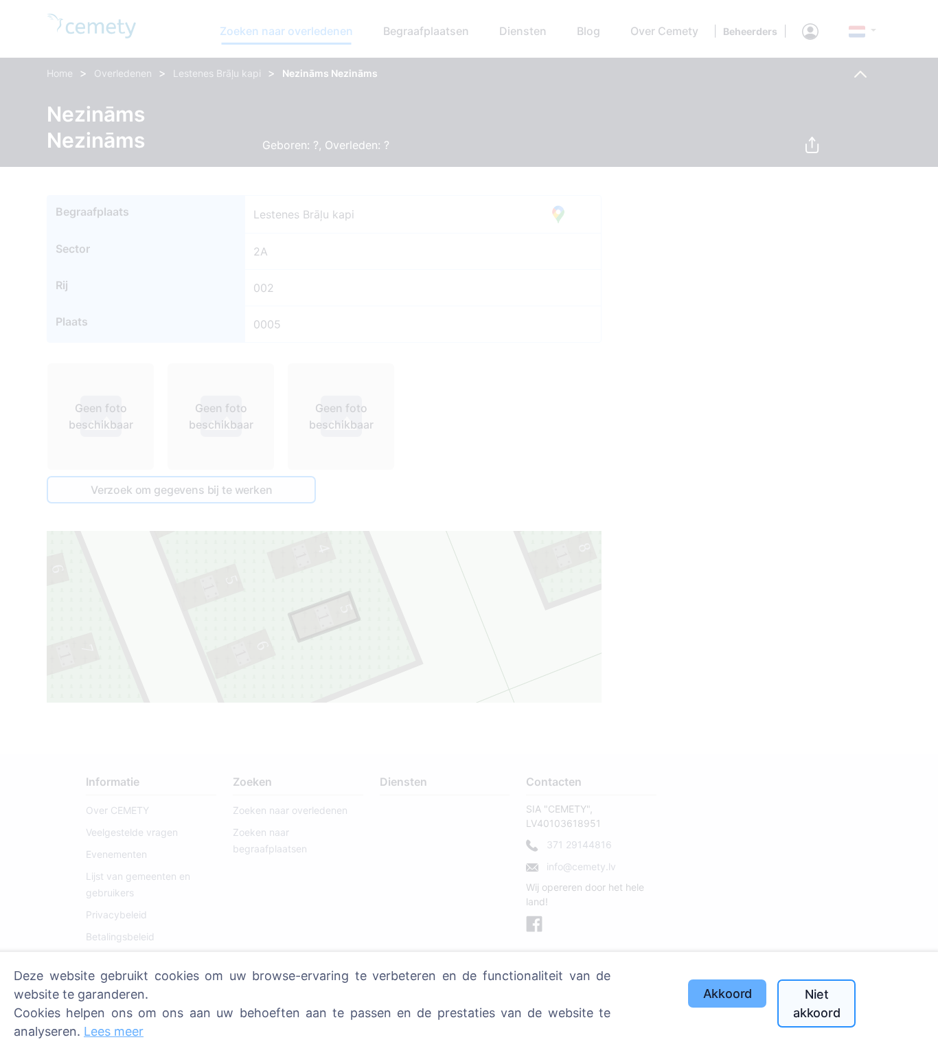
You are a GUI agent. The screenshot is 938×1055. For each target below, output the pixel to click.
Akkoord (728, 993)
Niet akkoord (816, 1003)
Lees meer (114, 1031)
